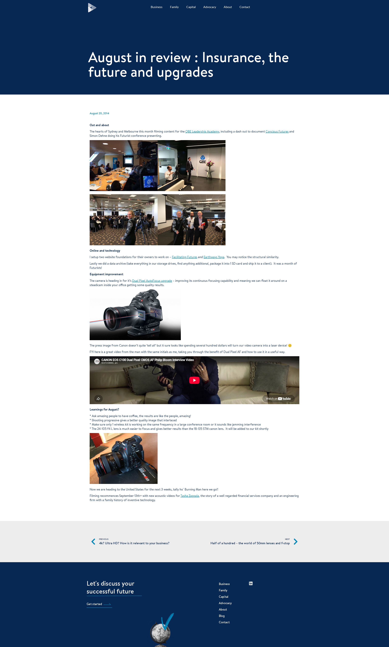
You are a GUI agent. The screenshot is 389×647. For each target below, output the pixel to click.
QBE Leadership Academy (202, 131)
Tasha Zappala (190, 496)
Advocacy (209, 7)
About (228, 7)
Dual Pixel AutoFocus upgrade (152, 281)
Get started (94, 604)
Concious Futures (277, 131)
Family (174, 7)
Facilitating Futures (184, 257)
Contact (244, 7)
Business (156, 7)
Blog (222, 616)
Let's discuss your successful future (110, 587)
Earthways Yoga (214, 257)
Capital (191, 7)
